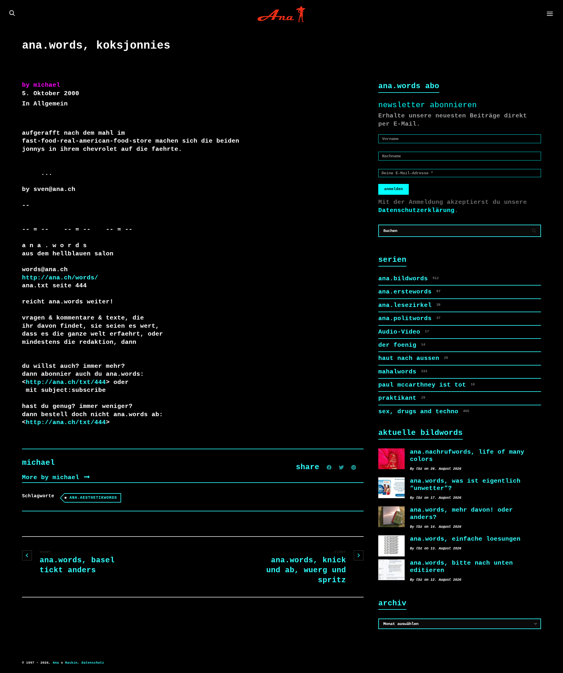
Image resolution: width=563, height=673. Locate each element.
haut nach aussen (413, 358)
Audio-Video (403, 331)
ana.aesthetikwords (93, 498)
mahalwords (402, 371)
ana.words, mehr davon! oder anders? (461, 513)
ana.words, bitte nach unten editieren (461, 566)
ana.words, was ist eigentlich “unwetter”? (465, 484)
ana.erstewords (409, 291)
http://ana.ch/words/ (60, 277)
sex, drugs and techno (423, 411)
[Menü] (550, 14)
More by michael (52, 477)
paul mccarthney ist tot (426, 384)
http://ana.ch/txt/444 (66, 382)
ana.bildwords (408, 278)
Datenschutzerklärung (416, 210)
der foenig (401, 345)
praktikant (401, 398)
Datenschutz (93, 663)
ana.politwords (409, 318)
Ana (56, 663)
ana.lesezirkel (409, 305)
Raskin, (72, 663)
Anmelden (393, 189)
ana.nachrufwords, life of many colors (467, 455)
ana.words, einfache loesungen (465, 538)
